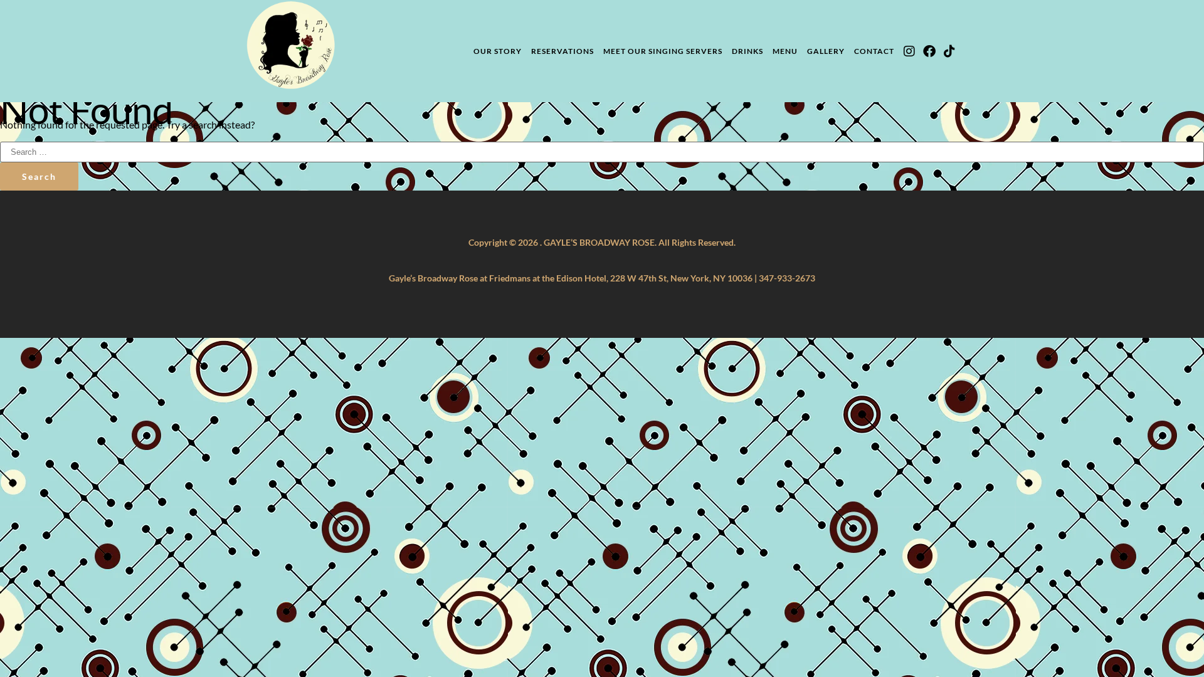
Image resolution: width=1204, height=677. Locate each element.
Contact (874, 51)
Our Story (497, 51)
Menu (785, 51)
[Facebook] (929, 51)
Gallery (826, 51)
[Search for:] (602, 151)
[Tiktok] (949, 51)
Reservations (562, 51)
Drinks (747, 51)
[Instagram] (909, 51)
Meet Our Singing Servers (662, 51)
